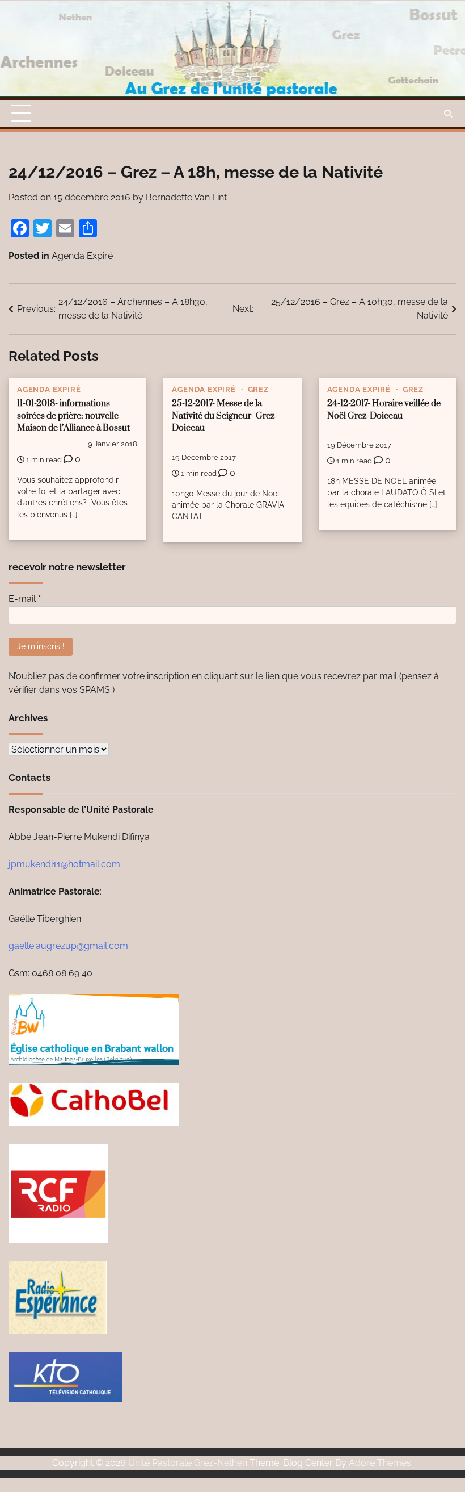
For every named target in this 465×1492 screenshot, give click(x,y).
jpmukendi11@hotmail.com (64, 864)
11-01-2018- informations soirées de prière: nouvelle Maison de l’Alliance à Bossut (73, 416)
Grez (258, 389)
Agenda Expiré (82, 255)
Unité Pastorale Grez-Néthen (187, 1462)
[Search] (447, 113)
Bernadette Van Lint (186, 197)
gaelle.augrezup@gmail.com (68, 946)
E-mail (25, 599)
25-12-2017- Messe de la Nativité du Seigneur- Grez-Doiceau (225, 416)
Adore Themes (380, 1462)
